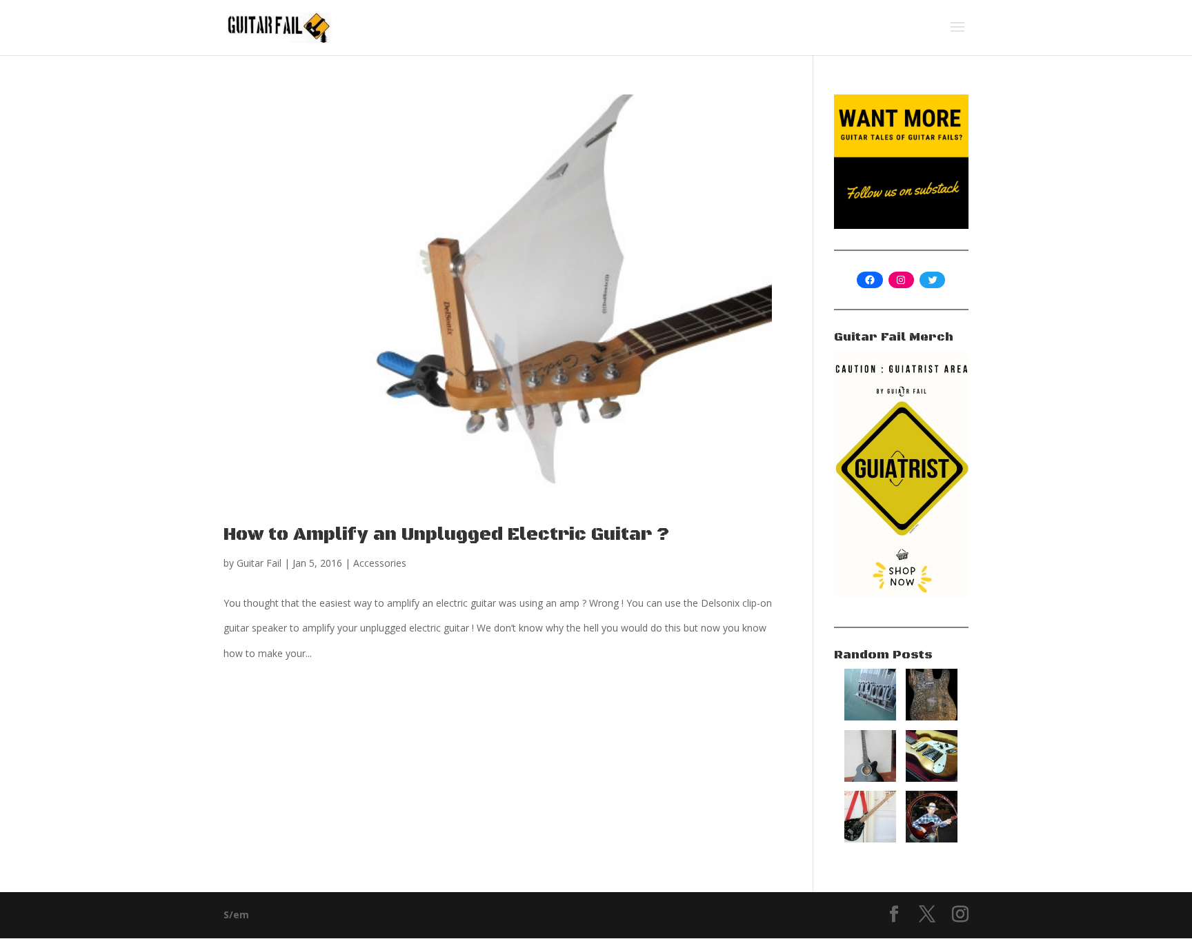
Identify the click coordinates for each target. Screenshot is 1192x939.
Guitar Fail (259, 562)
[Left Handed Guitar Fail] (870, 778)
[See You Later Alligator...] (931, 716)
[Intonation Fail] (870, 716)
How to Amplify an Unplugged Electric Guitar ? (446, 534)
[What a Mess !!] (870, 838)
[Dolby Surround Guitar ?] (931, 838)
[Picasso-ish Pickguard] (931, 778)
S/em (236, 914)
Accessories (379, 562)
